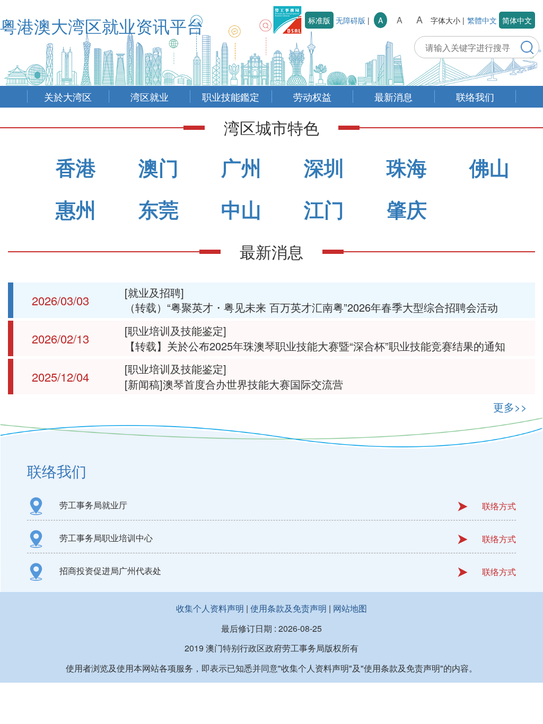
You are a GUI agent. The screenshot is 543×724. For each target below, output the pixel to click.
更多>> (510, 406)
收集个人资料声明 (210, 608)
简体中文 (517, 20)
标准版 (319, 20)
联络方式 (499, 506)
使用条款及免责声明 (288, 608)
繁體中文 (482, 20)
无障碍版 (350, 20)
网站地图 (350, 608)
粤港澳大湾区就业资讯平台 (102, 25)
